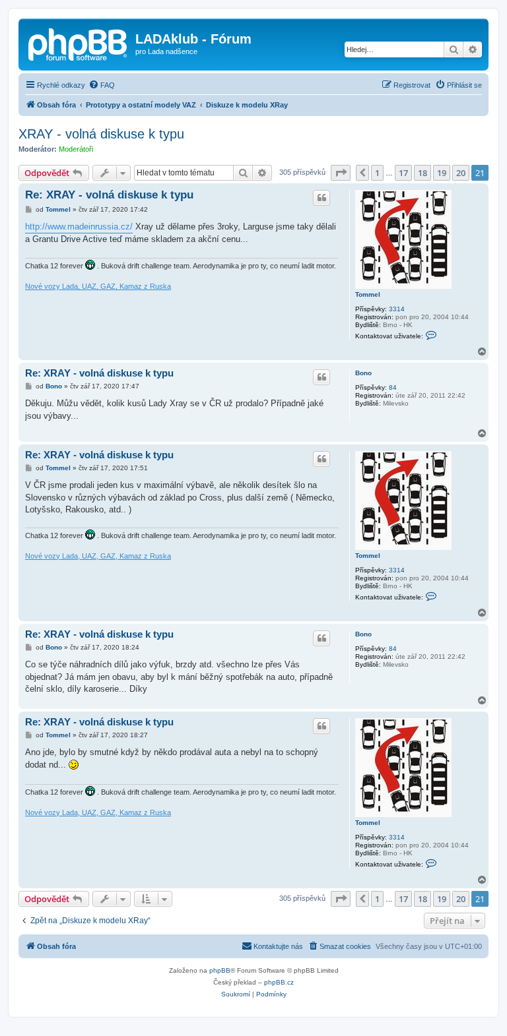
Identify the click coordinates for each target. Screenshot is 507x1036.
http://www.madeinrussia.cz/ (79, 226)
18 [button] (422, 173)
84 (393, 387)
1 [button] (377, 173)
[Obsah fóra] (78, 43)
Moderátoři (76, 149)
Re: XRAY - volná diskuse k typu (109, 195)
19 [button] (441, 173)
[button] (341, 173)
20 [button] (460, 173)
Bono (363, 373)
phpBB (219, 970)
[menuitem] (101, 85)
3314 (397, 309)
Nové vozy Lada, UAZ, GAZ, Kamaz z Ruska (98, 286)
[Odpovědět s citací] (321, 198)
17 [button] (403, 173)
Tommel (367, 294)
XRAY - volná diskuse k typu (101, 134)
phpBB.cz (279, 982)
